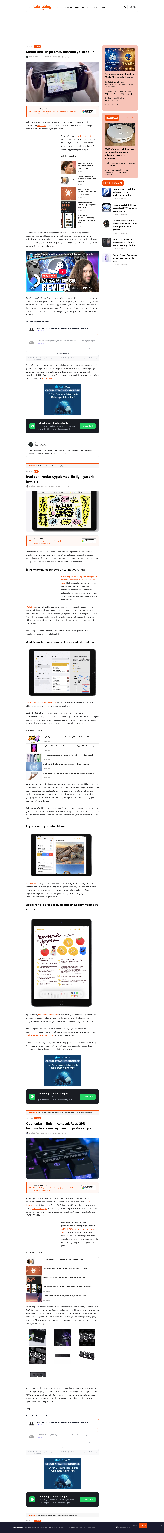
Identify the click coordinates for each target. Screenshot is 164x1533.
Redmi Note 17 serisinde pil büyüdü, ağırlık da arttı (125, 258)
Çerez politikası (91, 1527)
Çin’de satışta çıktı (39, 1208)
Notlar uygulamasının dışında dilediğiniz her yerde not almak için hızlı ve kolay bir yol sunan (79, 579)
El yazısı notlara (32, 883)
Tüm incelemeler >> (130, 118)
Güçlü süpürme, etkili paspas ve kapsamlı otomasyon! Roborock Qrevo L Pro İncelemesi (119, 84)
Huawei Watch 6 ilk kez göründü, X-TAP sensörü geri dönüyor (125, 208)
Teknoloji (37, 46)
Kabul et (143, 1525)
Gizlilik (84, 1527)
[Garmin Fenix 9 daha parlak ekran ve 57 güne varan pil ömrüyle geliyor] (106, 223)
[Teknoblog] (42, 7)
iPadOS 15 (30, 607)
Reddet (135, 1525)
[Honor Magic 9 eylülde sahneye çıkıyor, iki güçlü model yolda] (106, 192)
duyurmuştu (47, 378)
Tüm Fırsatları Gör (61, 353)
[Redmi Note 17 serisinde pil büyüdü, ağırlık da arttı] (106, 257)
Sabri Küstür (33, 486)
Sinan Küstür (33, 57)
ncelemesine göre (85, 136)
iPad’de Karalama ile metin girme (40, 1035)
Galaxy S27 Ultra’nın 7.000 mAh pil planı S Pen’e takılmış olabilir (124, 242)
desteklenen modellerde (48, 1014)
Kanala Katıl (87, 426)
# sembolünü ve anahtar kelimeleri (42, 702)
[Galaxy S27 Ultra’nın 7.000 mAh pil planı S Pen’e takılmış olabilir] (106, 242)
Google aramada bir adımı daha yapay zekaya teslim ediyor (119, 99)
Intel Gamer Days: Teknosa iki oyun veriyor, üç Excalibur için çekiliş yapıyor (119, 92)
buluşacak (41, 125)
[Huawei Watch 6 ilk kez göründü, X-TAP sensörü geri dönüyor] (106, 207)
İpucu (36, 471)
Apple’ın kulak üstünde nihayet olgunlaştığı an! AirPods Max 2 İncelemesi (116, 172)
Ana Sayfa (29, 46)
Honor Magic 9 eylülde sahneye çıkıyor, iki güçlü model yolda (124, 192)
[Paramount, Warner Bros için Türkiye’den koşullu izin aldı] (120, 59)
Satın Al (39, 331)
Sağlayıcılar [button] (79, 1527)
